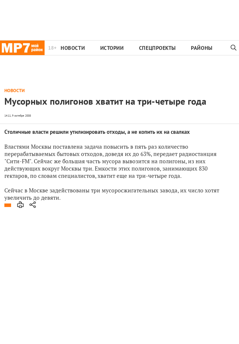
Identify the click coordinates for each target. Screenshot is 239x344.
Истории (112, 48)
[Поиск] (233, 48)
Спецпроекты (157, 48)
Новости (73, 48)
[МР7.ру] (22, 48)
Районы (201, 48)
